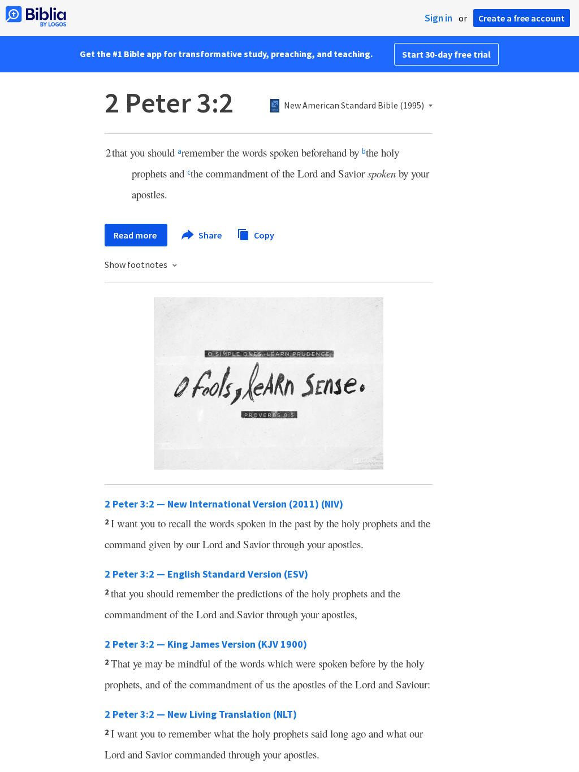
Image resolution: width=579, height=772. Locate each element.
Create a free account (521, 18)
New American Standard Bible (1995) (354, 106)
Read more (136, 235)
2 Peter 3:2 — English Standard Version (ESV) (206, 573)
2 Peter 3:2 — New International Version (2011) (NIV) (224, 503)
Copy (263, 234)
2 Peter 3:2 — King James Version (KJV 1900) (206, 643)
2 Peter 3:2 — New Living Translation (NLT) (201, 714)
